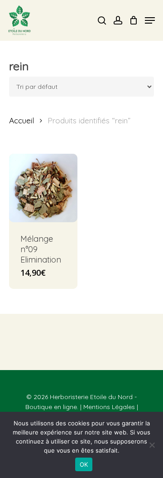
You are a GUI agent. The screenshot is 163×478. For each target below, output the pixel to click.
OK (84, 464)
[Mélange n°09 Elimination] (43, 188)
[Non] (151, 444)
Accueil (21, 120)
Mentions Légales (109, 407)
